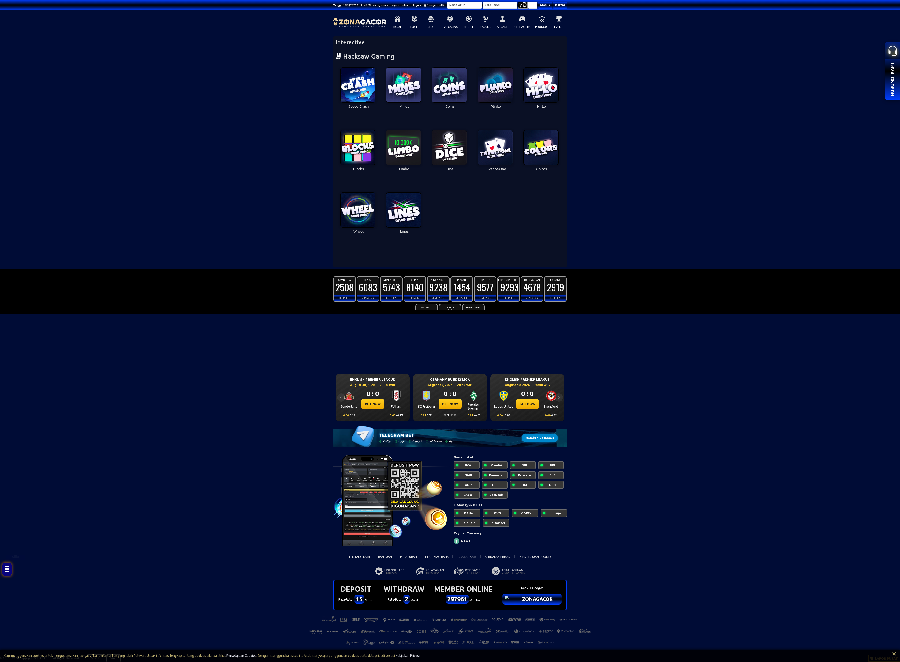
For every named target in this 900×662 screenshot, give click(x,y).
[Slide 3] (452, 414)
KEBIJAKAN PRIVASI (498, 556)
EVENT (558, 26)
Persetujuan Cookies (241, 656)
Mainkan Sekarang (539, 437)
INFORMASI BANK (437, 556)
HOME (397, 26)
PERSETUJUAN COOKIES (535, 556)
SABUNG (485, 26)
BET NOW (373, 404)
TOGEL (414, 26)
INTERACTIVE (522, 26)
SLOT (431, 26)
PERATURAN (408, 556)
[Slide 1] (445, 414)
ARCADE (502, 26)
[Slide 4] (455, 414)
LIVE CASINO (450, 26)
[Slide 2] (448, 414)
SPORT (469, 26)
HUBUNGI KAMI (467, 556)
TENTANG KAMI (359, 556)
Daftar (560, 5)
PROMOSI (541, 26)
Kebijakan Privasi (408, 656)
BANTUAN (385, 556)
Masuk (545, 5)
